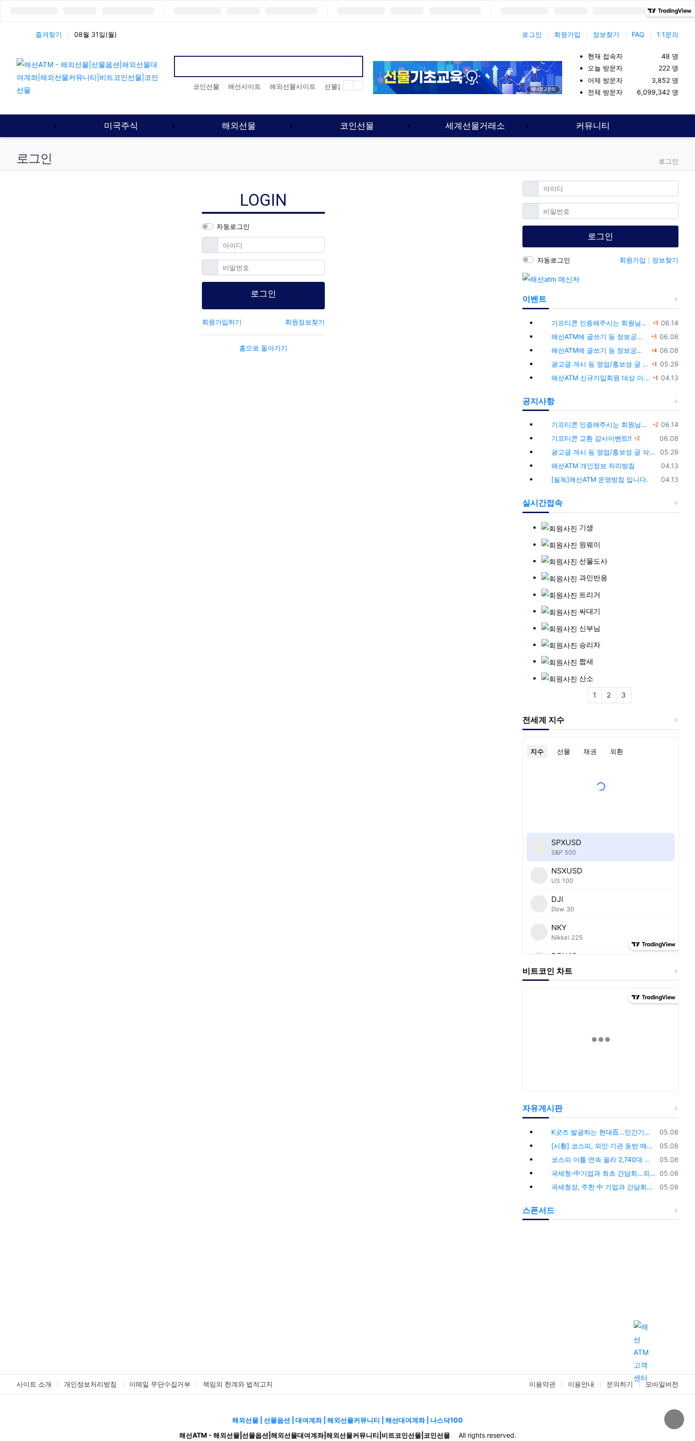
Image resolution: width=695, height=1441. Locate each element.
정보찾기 (606, 34)
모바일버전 (661, 1384)
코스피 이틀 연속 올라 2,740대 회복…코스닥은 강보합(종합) (603, 1159)
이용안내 (581, 1384)
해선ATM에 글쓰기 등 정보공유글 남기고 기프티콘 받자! (600, 336)
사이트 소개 (34, 1384)
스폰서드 (538, 1210)
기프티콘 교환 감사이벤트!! (591, 438)
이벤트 (534, 299)
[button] (534, 1281)
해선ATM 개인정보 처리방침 (593, 466)
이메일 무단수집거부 (160, 1384)
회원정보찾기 (305, 322)
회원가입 (567, 34)
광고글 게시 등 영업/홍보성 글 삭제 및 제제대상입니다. (600, 364)
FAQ (638, 34)
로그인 (532, 34)
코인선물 (206, 86)
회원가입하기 (222, 322)
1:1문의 (667, 34)
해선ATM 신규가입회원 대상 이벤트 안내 (600, 378)
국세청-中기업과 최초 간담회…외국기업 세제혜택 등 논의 (603, 1173)
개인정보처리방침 (90, 1384)
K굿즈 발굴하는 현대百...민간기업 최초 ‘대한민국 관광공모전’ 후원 (603, 1132)
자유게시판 (542, 1108)
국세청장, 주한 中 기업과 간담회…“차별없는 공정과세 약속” (603, 1187)
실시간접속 (542, 502)
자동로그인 (233, 226)
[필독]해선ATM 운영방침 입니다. (599, 479)
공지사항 (538, 401)
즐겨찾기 (48, 34)
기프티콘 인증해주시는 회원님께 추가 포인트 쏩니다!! (600, 323)
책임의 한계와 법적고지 (238, 1384)
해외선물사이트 (292, 86)
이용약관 (542, 1384)
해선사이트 (244, 86)
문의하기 (620, 1384)
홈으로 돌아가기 (263, 348)
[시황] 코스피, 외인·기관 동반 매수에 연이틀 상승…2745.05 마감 (603, 1146)
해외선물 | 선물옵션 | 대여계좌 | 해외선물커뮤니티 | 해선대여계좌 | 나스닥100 (347, 1420)
